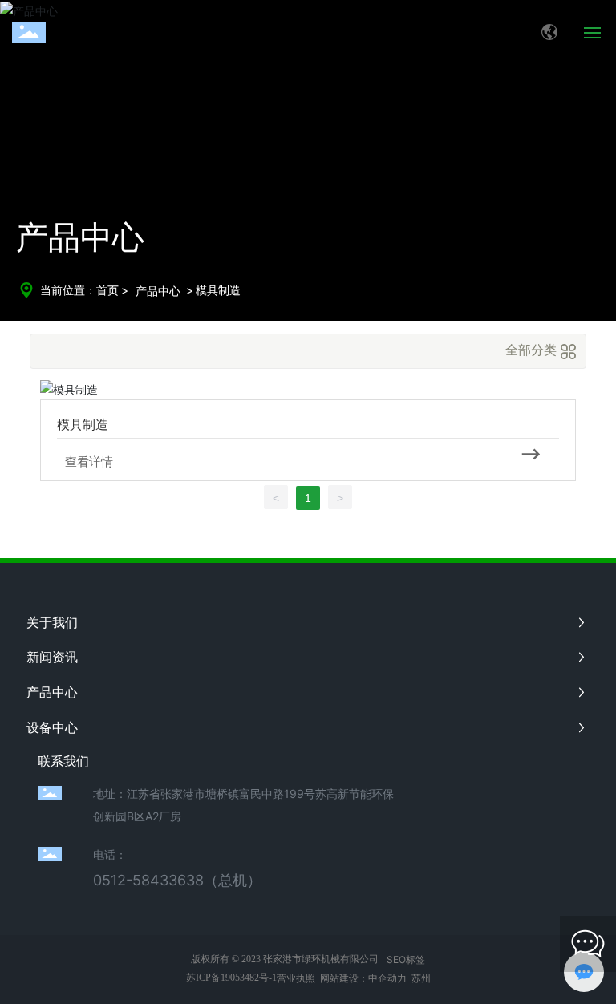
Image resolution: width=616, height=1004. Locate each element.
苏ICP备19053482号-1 (231, 977)
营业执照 (296, 978)
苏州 (421, 978)
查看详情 (89, 461)
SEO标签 (406, 959)
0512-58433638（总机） (177, 880)
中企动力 (387, 978)
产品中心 (158, 291)
